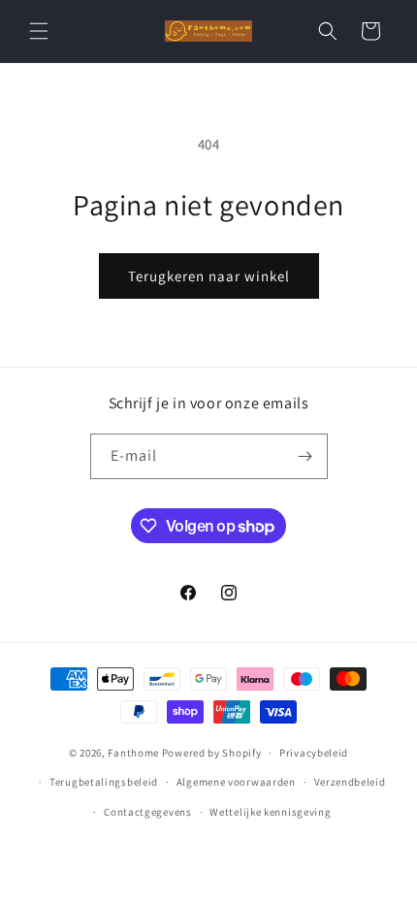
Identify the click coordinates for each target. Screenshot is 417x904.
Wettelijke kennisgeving (270, 812)
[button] (38, 31)
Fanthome (133, 752)
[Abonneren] (305, 456)
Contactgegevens (148, 812)
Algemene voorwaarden (236, 782)
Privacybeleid (313, 752)
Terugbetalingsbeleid (103, 782)
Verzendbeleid (350, 782)
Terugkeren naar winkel (209, 276)
